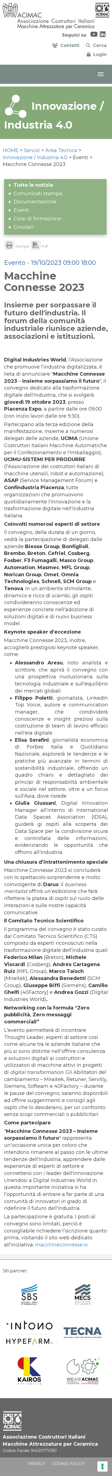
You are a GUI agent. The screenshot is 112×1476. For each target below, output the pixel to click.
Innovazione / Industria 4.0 (35, 158)
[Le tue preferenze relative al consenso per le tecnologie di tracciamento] (102, 1466)
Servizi (32, 150)
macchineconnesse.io (61, 1245)
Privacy (36, 1463)
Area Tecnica (61, 150)
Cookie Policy (68, 1463)
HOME (10, 150)
